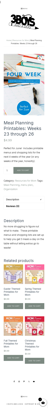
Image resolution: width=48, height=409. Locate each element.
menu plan (27, 185)
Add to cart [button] (13, 306)
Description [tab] (12, 199)
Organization (11, 189)
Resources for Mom (21, 40)
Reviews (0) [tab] (12, 206)
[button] (40, 58)
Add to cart (23, 170)
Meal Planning (12, 185)
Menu (25, 8)
